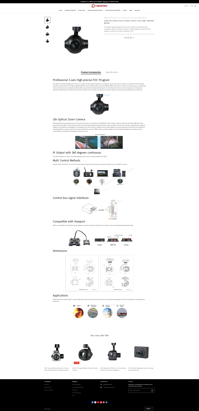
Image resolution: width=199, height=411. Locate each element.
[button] (192, 5)
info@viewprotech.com (109, 387)
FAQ (73, 395)
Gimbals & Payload (70, 10)
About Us (137, 10)
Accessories (81, 10)
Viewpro (48, 409)
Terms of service (48, 390)
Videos (125, 10)
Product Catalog (76, 393)
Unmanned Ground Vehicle (112, 10)
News (130, 10)
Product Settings (76, 384)
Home (60, 10)
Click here (106, 1)
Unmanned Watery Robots (95, 10)
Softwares (74, 390)
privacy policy (47, 387)
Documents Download (78, 387)
